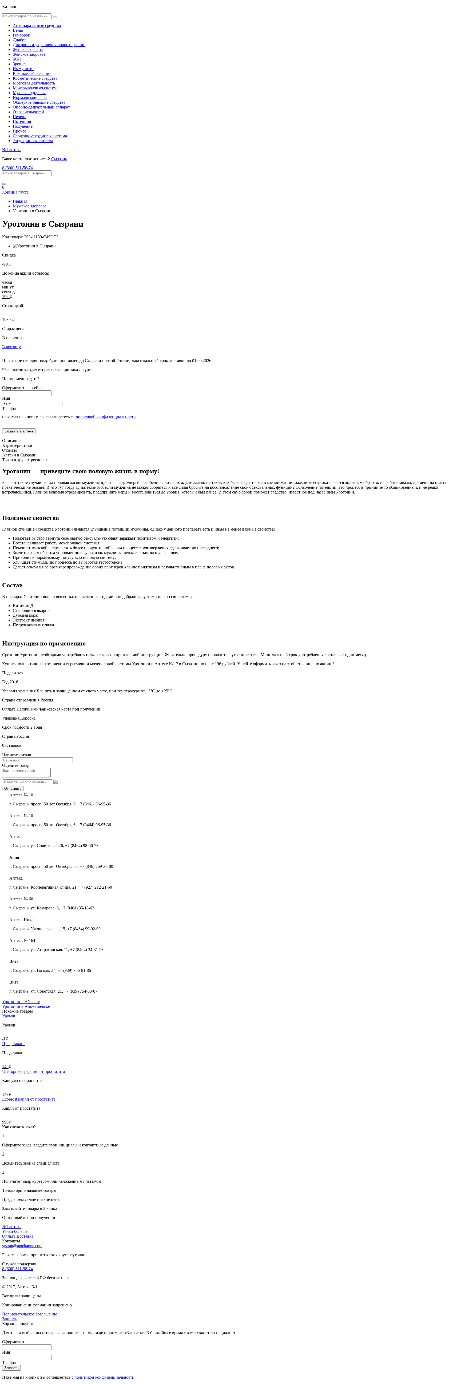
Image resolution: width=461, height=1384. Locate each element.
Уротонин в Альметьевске (26, 1006)
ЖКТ (17, 59)
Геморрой (21, 35)
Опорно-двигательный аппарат (41, 107)
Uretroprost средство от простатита (33, 1071)
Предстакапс (13, 1043)
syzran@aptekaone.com (22, 1245)
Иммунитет (23, 68)
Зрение (19, 64)
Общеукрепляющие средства (39, 102)
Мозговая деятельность (34, 83)
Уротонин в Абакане (21, 1001)
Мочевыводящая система (35, 88)
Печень (19, 116)
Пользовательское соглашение (29, 1314)
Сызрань (59, 159)
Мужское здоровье (29, 92)
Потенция (22, 121)
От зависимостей (28, 112)
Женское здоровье (29, 54)
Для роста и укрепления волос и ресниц (49, 44)
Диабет (19, 40)
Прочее (19, 131)
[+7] (7, 403)
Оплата (8, 1236)
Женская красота (28, 49)
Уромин (9, 1016)
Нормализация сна (30, 97)
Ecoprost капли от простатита (28, 1099)
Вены (18, 30)
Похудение (23, 126)
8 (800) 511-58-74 (17, 168)
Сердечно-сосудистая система (40, 136)
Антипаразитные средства (37, 25)
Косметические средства (35, 78)
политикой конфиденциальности (106, 417)
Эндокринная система (33, 140)
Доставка (25, 1236)
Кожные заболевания (32, 73)
